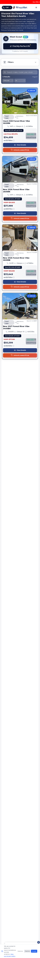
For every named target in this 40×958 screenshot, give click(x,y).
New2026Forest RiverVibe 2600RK (16, 190)
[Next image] (35, 101)
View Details (21, 145)
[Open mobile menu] (36, 7)
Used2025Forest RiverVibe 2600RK (16, 122)
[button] (20, 44)
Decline (27, 951)
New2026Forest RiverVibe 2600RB (16, 259)
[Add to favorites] (35, 111)
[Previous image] (5, 101)
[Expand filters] (35, 62)
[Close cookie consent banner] (38, 951)
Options (20, 951)
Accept (34, 951)
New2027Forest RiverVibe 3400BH (16, 327)
